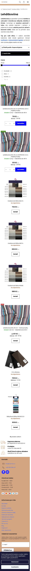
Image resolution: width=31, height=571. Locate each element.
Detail (15, 212)
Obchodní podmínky (7, 510)
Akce (6, 74)
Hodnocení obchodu (7, 515)
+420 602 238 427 (11, 467)
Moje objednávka (6, 530)
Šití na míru (5, 523)
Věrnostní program (7, 519)
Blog (3, 526)
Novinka (7, 76)
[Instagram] (7, 472)
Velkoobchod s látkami (8, 517)
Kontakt (4, 506)
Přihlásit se (8, 550)
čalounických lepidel (16, 40)
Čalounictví (5, 521)
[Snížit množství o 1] (6, 123)
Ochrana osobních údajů (8, 512)
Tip (5, 79)
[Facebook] (3, 472)
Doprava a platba (6, 508)
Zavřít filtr (6, 53)
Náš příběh (4, 503)
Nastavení (15, 562)
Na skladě (7, 71)
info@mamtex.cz (10, 464)
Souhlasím (15, 567)
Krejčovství (5, 528)
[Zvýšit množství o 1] (14, 123)
